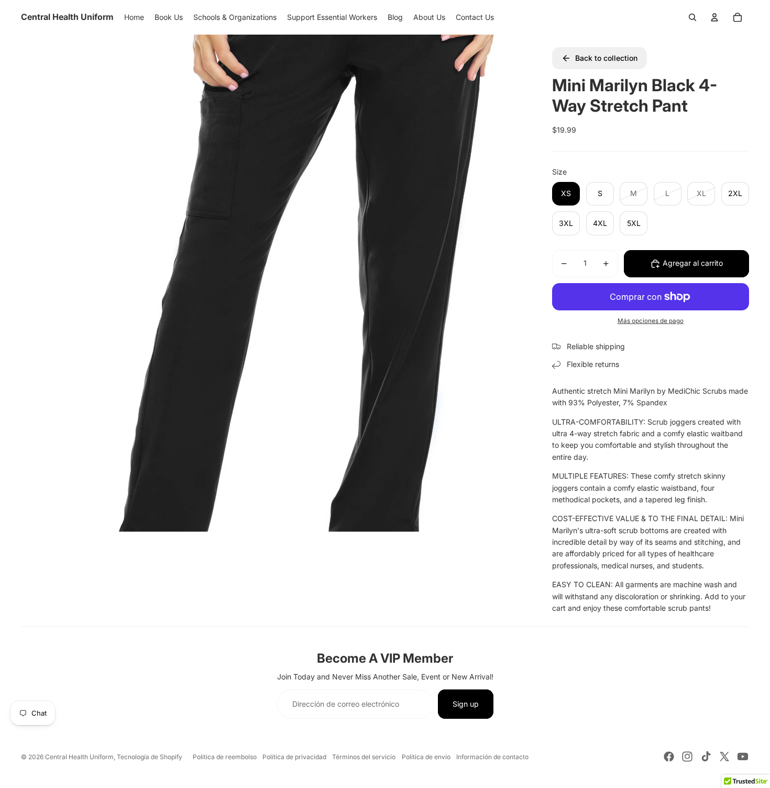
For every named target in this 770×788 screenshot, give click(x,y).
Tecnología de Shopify (149, 757)
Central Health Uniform (79, 757)
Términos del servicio (363, 757)
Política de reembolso (225, 757)
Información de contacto (492, 757)
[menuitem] (134, 17)
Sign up (466, 703)
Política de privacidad (294, 757)
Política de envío (426, 757)
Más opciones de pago (651, 321)
